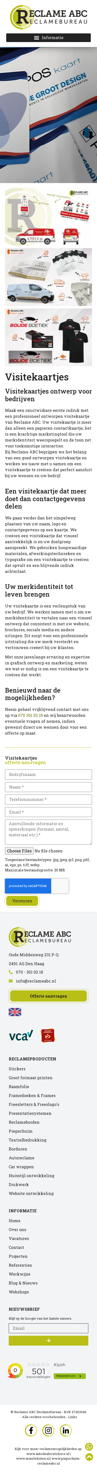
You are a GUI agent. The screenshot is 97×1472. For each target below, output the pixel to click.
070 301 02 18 (30, 715)
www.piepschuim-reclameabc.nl (59, 1461)
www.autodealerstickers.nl (47, 1453)
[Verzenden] (48, 1341)
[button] (48, 37)
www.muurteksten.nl (32, 1458)
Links (72, 1417)
